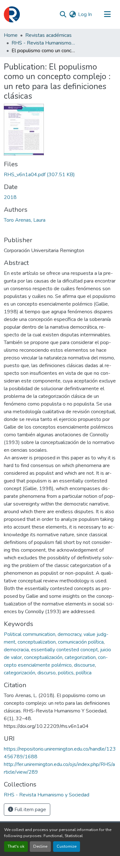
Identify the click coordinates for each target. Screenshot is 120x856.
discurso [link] (46, 672)
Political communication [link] (29, 634)
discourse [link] (84, 665)
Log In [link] (85, 14)
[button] (12, 14)
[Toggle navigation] (107, 14)
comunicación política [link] (81, 642)
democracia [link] (16, 649)
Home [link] (11, 35)
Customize (66, 846)
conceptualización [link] (43, 657)
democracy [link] (69, 634)
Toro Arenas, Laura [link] (24, 220)
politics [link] (66, 672)
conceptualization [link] (37, 642)
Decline (40, 846)
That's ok (16, 846)
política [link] (84, 672)
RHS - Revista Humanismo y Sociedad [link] (44, 42)
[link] (60, 174)
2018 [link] (10, 197)
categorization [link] (80, 657)
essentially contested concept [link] (64, 649)
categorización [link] (19, 672)
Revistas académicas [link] (48, 35)
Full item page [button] (29, 809)
